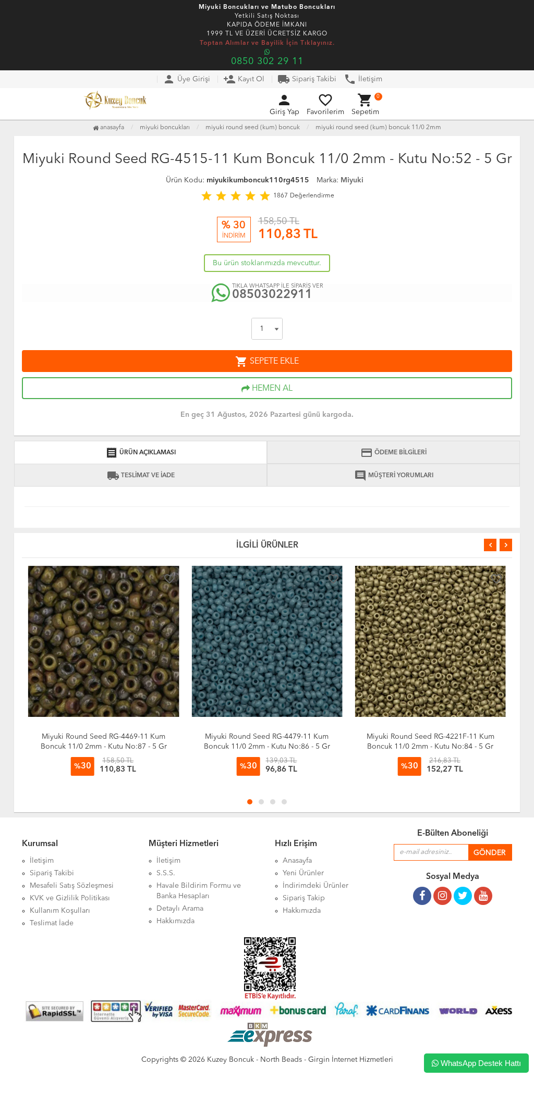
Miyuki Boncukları (165, 128)
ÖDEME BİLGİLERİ (393, 452)
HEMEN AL (271, 388)
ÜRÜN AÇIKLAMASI (140, 452)
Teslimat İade (52, 923)
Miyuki (352, 180)
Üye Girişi (186, 79)
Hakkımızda (175, 921)
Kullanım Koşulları (60, 910)
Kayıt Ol (243, 79)
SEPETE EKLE (267, 361)
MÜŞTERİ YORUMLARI (393, 475)
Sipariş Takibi (306, 79)
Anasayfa (111, 128)
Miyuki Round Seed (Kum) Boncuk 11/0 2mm (378, 128)
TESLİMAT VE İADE (141, 475)
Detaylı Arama (179, 908)
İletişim (363, 79)
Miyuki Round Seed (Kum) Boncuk (252, 128)
